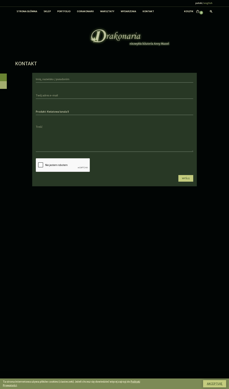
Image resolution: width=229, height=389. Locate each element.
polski (198, 3)
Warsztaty (107, 11)
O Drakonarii (85, 11)
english (208, 3)
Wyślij (186, 178)
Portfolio (63, 11)
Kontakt (148, 11)
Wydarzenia (128, 11)
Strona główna (27, 11)
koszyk (188, 11)
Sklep (47, 11)
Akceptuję (214, 383)
